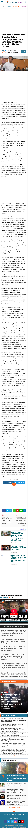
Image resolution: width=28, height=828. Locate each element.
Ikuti (24, 51)
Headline (23, 6)
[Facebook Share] (4, 510)
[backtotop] (14, 812)
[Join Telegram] (12, 821)
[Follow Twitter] (8, 821)
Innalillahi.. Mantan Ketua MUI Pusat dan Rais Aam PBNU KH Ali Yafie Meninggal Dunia (13, 648)
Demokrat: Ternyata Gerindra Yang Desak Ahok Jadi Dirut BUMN (16, 784)
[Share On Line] (21, 510)
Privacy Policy (7, 814)
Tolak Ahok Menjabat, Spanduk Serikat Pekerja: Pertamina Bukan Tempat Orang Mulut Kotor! (16, 791)
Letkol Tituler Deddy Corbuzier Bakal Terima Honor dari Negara (12, 725)
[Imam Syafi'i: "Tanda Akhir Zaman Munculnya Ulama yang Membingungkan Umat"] (2, 796)
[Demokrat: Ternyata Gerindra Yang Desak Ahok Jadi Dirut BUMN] (2, 785)
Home (3, 6)
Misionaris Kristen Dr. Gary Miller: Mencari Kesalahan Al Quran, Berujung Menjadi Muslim (16, 802)
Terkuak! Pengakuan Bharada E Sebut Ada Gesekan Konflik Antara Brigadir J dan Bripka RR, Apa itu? (13, 739)
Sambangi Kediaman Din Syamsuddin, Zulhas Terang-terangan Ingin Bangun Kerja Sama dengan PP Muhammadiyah (14, 674)
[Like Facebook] (5, 821)
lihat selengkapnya (13, 755)
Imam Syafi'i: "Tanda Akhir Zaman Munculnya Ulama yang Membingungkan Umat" (16, 796)
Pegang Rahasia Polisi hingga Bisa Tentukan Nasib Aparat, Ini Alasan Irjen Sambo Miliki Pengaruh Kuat (12, 730)
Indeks (9, 6)
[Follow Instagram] (15, 821)
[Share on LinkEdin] (24, 510)
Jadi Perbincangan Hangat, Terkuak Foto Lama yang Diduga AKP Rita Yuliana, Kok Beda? (13, 745)
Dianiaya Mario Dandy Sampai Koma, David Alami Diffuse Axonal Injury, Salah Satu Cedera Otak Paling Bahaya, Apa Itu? (13, 657)
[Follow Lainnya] (14, 484)
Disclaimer (13, 814)
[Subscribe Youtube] (22, 821)
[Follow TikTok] (19, 821)
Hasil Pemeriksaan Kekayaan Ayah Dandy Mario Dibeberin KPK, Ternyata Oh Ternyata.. (13, 641)
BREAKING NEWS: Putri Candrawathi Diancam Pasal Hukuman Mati (12, 734)
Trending (16, 6)
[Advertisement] (14, 17)
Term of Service (20, 814)
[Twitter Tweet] (7, 510)
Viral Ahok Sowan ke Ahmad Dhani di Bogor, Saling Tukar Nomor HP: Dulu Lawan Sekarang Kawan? (13, 720)
